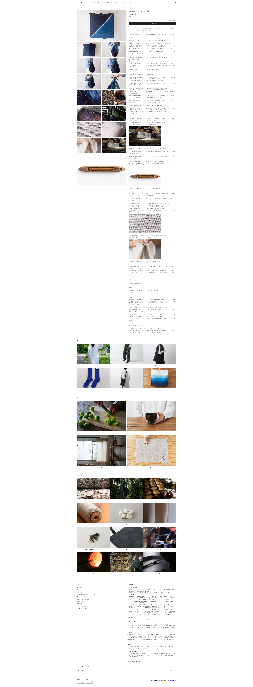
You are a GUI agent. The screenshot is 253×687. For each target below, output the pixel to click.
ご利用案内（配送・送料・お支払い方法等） (86, 594)
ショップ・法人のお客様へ (83, 606)
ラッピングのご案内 (81, 596)
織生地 (138, 30)
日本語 (88, 682)
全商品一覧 (79, 587)
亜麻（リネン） (158, 28)
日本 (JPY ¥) (80, 682)
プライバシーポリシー (82, 608)
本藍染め (132, 30)
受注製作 (166, 28)
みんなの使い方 (80, 603)
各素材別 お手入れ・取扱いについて (85, 599)
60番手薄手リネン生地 (135, 28)
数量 (130, 16)
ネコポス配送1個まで (147, 28)
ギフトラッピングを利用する (169, 20)
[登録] (99, 670)
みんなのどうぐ (80, 601)
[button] (99, 2)
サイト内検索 (80, 592)
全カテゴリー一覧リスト (82, 589)
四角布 (172, 28)
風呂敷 (144, 30)
